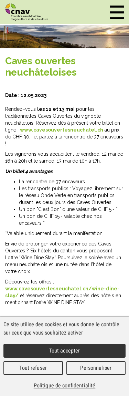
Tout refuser (33, 368)
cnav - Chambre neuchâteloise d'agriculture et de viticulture (26, 12)
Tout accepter (64, 350)
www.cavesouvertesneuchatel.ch (61, 130)
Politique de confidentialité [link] (65, 385)
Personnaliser (95, 368)
